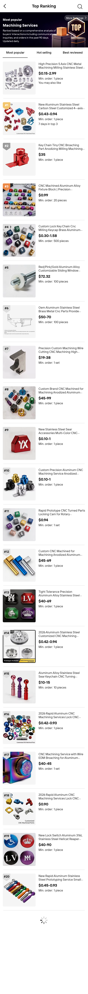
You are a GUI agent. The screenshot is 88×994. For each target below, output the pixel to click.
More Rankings (74, 18)
